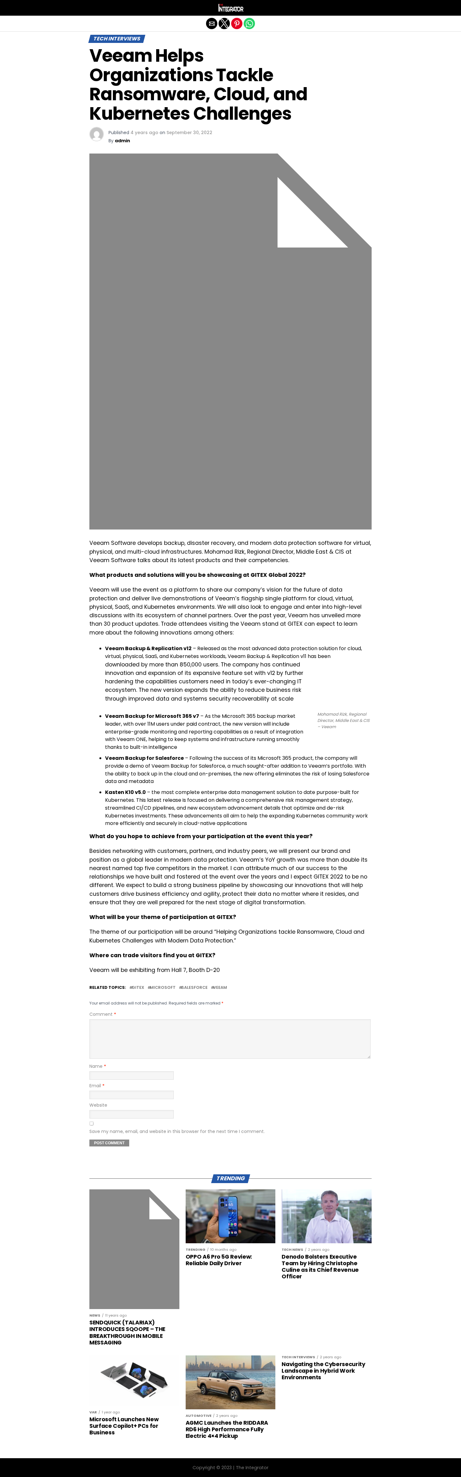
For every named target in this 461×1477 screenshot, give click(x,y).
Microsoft (163, 988)
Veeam (220, 988)
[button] (94, 8)
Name (97, 1066)
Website (98, 1105)
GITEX (138, 988)
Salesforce (194, 988)
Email (96, 1086)
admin (122, 141)
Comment (102, 1014)
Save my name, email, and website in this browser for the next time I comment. (177, 1131)
